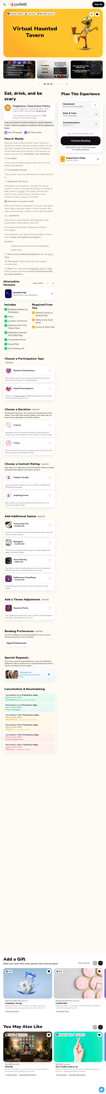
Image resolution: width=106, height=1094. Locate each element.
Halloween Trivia (36, 268)
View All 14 (83, 963)
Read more (41, 111)
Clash (49, 268)
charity (22, 191)
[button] (4, 4)
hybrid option (20, 396)
